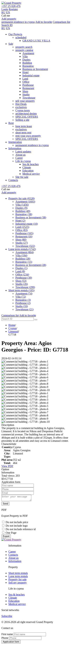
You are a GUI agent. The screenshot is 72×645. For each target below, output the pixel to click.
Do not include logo (17, 525)
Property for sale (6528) (21, 198)
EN (8, 12)
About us (20, 154)
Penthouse (28, 84)
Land (25, 78)
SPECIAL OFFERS (26, 116)
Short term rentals (18, 573)
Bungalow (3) (23, 299)
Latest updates (23, 151)
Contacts (13, 180)
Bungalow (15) (23, 261)
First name (7, 634)
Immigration (15, 142)
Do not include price (17, 522)
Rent (11, 123)
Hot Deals (21, 104)
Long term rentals (18, 576)
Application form (11, 641)
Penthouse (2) (23, 303)
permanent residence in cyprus (18, 21)
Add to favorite (43, 21)
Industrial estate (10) (26, 223)
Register (13, 9)
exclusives (21, 107)
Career (19, 157)
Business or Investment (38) (30, 217)
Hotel (25, 72)
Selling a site (22, 119)
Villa (25, 56)
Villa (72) (20, 296)
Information (14, 148)
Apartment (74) (23, 293)
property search (23, 46)
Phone (4, 637)
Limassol (13, 331)
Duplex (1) (21, 268)
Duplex (26, 59)
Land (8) (20, 271)
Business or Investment (35, 69)
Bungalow (28, 65)
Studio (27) (21, 242)
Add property (8, 18)
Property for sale (17, 579)
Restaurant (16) (23, 236)
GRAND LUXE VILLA (36, 40)
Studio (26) (21, 284)
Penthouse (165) (24, 233)
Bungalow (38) (23, 214)
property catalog (24, 50)
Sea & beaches (30, 164)
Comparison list (61, 21)
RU (3, 12)
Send (5, 503)
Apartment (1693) (25, 201)
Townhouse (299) (25, 287)
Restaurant (28, 88)
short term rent (23, 132)
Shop (25, 91)
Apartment (28, 53)
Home (11, 325)
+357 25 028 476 (10, 6)
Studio (26, 94)
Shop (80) (20, 239)
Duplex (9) (21, 207)
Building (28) (22, 258)
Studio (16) (21, 306)
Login (4, 9)
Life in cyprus (23, 161)
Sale (10, 43)
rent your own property (28, 135)
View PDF (7, 466)
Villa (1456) (22, 204)
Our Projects (15, 34)
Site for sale (21, 176)
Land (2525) (22, 226)
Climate (26, 167)
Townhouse (28, 97)
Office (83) (21, 230)
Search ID (7, 25)
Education (28, 170)
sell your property (25, 100)
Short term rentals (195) (21, 290)
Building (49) (22, 211)
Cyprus (12, 328)
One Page (11, 532)
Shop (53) (20, 280)
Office (25, 81)
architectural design (26, 113)
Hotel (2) (20, 220)
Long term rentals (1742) (22, 249)
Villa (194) (21, 255)
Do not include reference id (21, 529)
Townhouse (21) (24, 309)
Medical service (31, 173)
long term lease (23, 126)
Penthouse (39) (23, 277)
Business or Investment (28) (30, 264)
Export (6, 536)
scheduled (20, 37)
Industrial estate (30, 75)
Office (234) (22, 274)
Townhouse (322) (25, 245)
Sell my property (17, 582)
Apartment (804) (24, 252)
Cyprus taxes (22, 110)
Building (27, 62)
